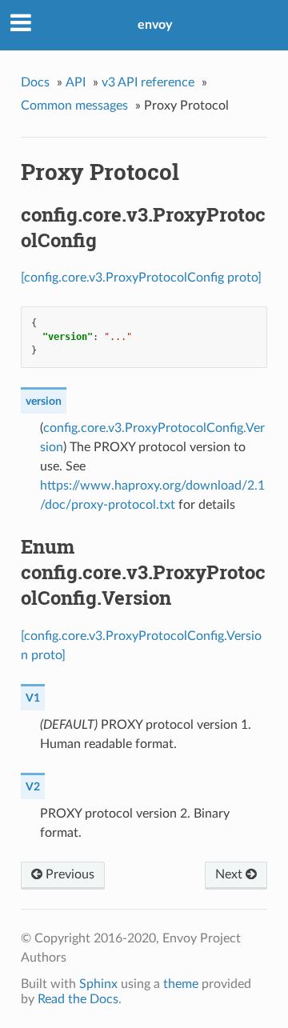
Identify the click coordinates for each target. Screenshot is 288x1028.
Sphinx (98, 984)
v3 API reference (148, 82)
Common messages (74, 105)
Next (230, 874)
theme (180, 984)
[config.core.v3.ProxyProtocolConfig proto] (141, 277)
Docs (35, 82)
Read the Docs (78, 999)
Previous (68, 874)
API (76, 82)
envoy (155, 24)
